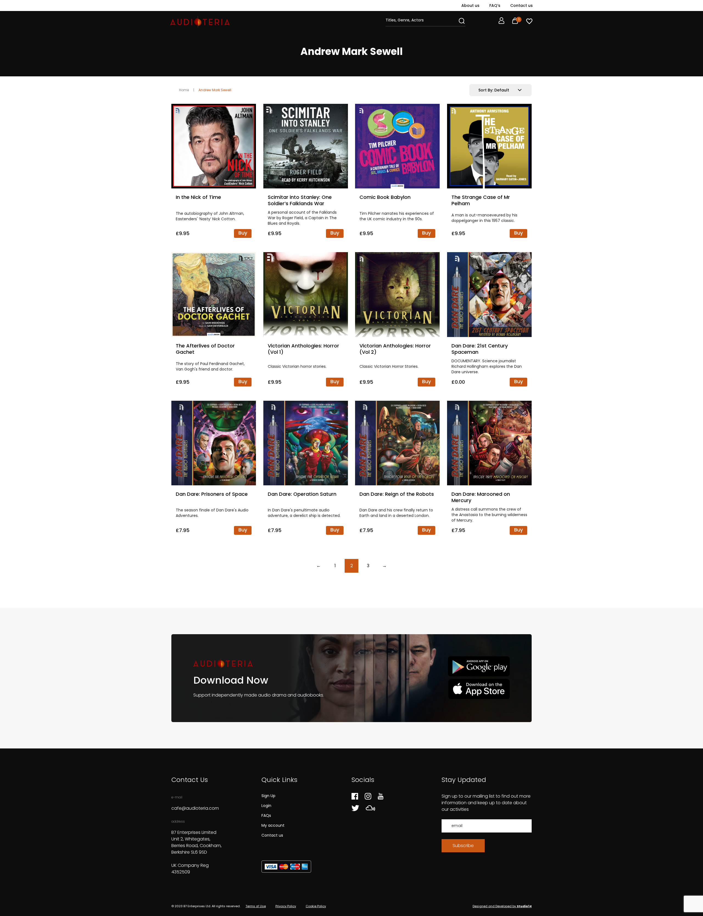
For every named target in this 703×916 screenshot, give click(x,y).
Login (266, 805)
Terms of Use (256, 906)
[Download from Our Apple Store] (479, 688)
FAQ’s (494, 5)
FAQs (266, 815)
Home (184, 90)
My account (272, 825)
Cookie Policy (316, 906)
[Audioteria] (200, 21)
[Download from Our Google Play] (479, 666)
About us (470, 5)
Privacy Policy (285, 906)
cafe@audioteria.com (195, 808)
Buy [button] (242, 232)
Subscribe (463, 845)
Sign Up (268, 795)
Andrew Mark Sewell (215, 90)
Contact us (521, 5)
